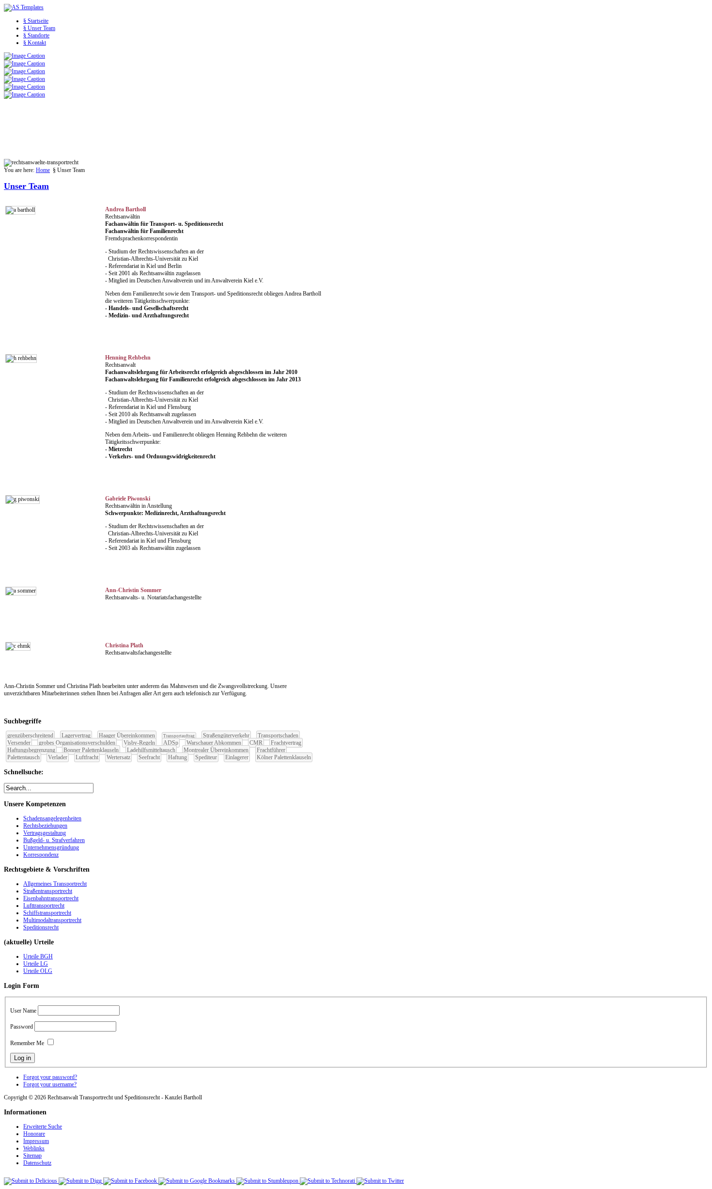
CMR (256, 742)
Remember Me (27, 1043)
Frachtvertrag (286, 742)
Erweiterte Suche (42, 1126)
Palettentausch (23, 757)
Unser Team (26, 186)
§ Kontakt (34, 42)
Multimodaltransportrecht (52, 920)
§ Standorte (36, 35)
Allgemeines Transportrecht (55, 883)
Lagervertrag (76, 735)
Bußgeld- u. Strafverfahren (54, 840)
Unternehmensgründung (51, 847)
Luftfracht (87, 757)
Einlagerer (236, 757)
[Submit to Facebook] (130, 1180)
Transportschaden (278, 735)
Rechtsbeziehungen (45, 825)
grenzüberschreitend (30, 735)
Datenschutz (37, 1162)
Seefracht (149, 757)
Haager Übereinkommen (127, 735)
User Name (23, 1010)
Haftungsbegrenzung (31, 750)
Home (43, 170)
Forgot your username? (50, 1084)
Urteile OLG (37, 971)
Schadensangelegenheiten (52, 818)
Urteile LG (35, 963)
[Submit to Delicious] (31, 1180)
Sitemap (32, 1155)
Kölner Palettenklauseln (284, 757)
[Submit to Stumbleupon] (268, 1180)
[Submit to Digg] (81, 1180)
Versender (19, 742)
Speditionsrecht (41, 927)
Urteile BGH (38, 956)
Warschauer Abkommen (213, 742)
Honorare (34, 1133)
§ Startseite (35, 20)
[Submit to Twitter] (380, 1180)
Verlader (57, 757)
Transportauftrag (179, 736)
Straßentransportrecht (47, 891)
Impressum (36, 1141)
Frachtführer (271, 750)
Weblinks (34, 1148)
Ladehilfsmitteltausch (151, 750)
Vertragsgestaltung (44, 832)
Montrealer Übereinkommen (216, 750)
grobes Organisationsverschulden (77, 742)
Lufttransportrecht (43, 905)
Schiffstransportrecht (47, 912)
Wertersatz (118, 757)
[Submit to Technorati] (328, 1180)
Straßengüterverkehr (226, 735)
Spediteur (206, 757)
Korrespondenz (41, 854)
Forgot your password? (50, 1077)
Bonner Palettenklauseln (91, 750)
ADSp (170, 742)
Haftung (177, 757)
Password (21, 1026)
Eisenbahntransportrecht (50, 898)
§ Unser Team (39, 28)
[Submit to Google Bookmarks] (197, 1180)
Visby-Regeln (139, 742)
